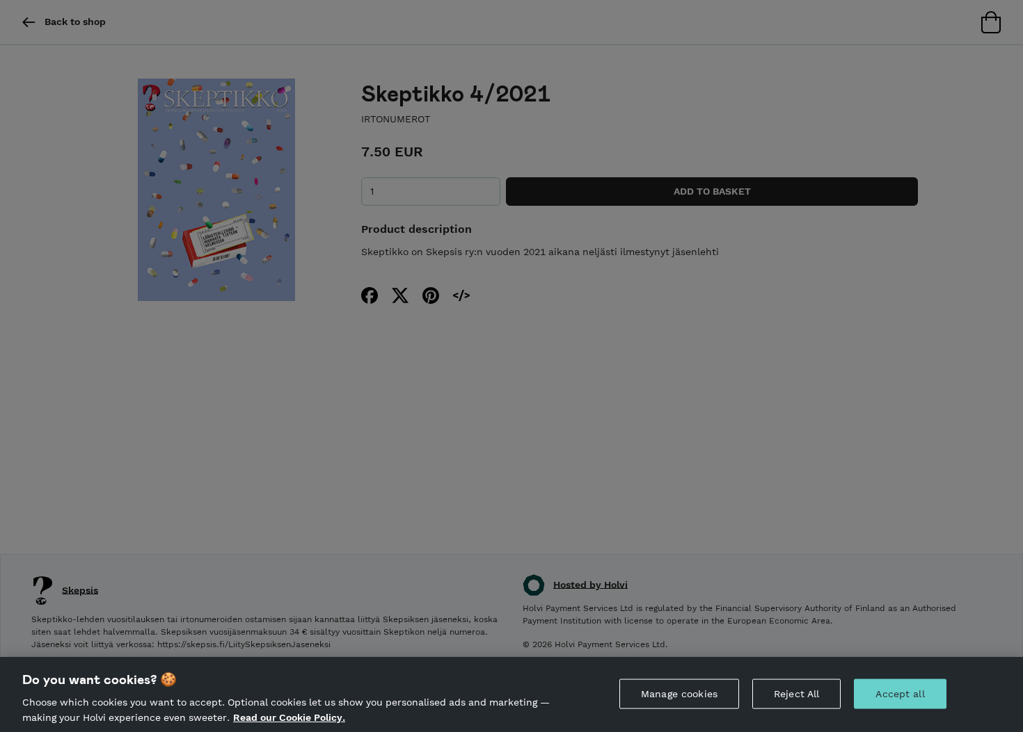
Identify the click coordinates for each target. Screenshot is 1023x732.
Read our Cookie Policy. (289, 716)
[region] (511, 694)
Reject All (796, 693)
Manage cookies (679, 693)
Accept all (899, 693)
